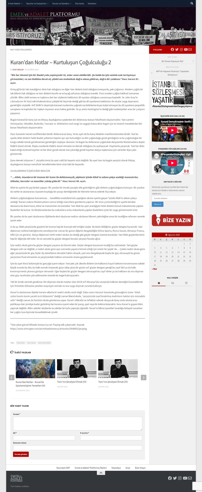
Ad (15, 433)
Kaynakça (116, 467)
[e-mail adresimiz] (190, 49)
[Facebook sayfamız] (172, 49)
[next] (143, 377)
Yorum (16, 414)
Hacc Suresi (31, 343)
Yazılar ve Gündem (60, 3)
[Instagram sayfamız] (181, 49)
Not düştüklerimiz (21, 49)
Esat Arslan (18, 69)
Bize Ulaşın (140, 467)
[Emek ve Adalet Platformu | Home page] (45, 16)
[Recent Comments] (172, 283)
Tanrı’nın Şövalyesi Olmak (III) (113, 381)
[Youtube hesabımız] (185, 49)
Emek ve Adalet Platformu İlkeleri (91, 467)
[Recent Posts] (186, 283)
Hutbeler (92, 3)
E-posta (84, 433)
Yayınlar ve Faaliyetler (36, 3)
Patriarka (79, 3)
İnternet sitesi (19, 443)
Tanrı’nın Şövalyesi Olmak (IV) (71, 381)
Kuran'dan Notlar (44, 343)
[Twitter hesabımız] (177, 49)
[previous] (11, 377)
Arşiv (128, 467)
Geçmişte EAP (63, 467)
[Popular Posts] (159, 283)
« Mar (154, 269)
